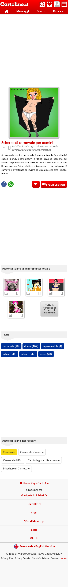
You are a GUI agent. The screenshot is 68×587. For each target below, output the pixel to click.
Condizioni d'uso (40, 558)
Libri (34, 529)
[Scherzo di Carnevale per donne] (56, 285)
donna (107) (31, 346)
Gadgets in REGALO (34, 495)
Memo (41, 11)
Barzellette (34, 503)
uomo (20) (46, 354)
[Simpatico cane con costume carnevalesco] (12, 285)
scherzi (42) (9, 354)
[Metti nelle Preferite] (36, 184)
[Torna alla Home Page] (14, 4)
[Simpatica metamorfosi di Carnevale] (16, 307)
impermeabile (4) (52, 346)
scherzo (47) (28, 354)
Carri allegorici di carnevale (44, 460)
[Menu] (64, 4)
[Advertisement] (34, 49)
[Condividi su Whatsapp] (11, 184)
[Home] (6, 11)
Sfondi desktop (34, 521)
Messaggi (22, 11)
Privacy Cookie (22, 558)
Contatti (55, 558)
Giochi (34, 538)
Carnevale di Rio (12, 460)
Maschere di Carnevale (16, 468)
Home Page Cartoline (35, 483)
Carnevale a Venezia (32, 452)
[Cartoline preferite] (49, 4)
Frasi (34, 512)
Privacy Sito (7, 558)
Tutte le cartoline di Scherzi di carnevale (49, 309)
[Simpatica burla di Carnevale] (34, 285)
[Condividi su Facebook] (4, 184)
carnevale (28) (11, 346)
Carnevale (9, 452)
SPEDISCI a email (56, 184)
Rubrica (58, 11)
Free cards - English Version (37, 546)
